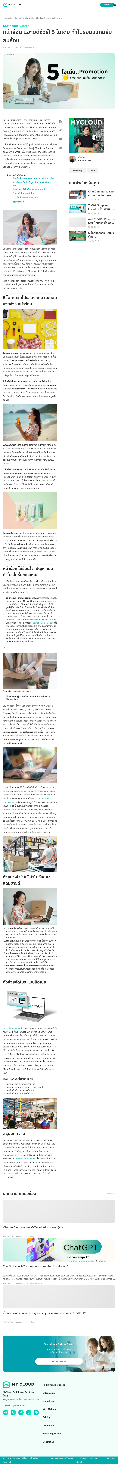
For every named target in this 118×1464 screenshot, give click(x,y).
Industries (48, 1401)
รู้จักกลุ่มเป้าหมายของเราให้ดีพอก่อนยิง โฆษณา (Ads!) (34, 1228)
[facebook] (21, 1412)
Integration (49, 1393)
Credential (48, 1426)
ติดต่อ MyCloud (10, 1174)
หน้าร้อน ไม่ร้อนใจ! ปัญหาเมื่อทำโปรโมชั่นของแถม (32, 184)
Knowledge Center (52, 1434)
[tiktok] (28, 1412)
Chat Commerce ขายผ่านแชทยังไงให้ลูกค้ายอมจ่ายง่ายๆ (101, 193)
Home (5, 18)
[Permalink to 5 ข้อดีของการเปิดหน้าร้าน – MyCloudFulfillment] (77, 236)
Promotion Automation (43, 623)
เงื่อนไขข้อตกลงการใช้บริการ (62, 1458)
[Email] (60, 149)
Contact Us (48, 1442)
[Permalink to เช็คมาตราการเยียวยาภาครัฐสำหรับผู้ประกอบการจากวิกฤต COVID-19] (59, 1296)
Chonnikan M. (29, 47)
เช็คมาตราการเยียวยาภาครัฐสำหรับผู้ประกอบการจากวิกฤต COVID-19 (44, 1313)
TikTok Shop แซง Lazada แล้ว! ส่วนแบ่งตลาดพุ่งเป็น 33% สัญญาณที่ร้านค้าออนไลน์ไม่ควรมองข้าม (101, 207)
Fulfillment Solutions (54, 1385)
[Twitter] (60, 131)
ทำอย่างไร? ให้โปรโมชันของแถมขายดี (29, 189)
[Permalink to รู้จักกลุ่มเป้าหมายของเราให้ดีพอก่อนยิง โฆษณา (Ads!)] (59, 1211)
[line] (36, 1412)
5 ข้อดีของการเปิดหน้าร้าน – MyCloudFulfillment (101, 235)
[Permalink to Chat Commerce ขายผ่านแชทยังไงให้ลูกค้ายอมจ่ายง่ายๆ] (77, 194)
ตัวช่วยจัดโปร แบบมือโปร (23, 193)
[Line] (60, 140)
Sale (93, 170)
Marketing (13, 18)
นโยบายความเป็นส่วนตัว (89, 1458)
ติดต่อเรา (107, 4)
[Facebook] (60, 123)
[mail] (5, 1412)
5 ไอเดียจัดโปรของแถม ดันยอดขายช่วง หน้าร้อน (33, 178)
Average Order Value (44, 552)
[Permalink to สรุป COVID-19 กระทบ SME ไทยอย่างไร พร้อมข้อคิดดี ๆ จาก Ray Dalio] (77, 222)
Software (38, 1283)
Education (20, 1236)
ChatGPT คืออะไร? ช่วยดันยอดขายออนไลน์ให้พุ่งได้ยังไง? (36, 1266)
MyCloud (49, 620)
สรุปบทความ (18, 202)
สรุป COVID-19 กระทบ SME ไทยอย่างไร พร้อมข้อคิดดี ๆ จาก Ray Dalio (101, 221)
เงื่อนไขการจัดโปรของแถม (27, 198)
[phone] (13, 1412)
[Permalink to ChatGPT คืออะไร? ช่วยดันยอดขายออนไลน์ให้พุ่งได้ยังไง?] (59, 1250)
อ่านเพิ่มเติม (111, 1193)
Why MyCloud (50, 1409)
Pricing (46, 1417)
